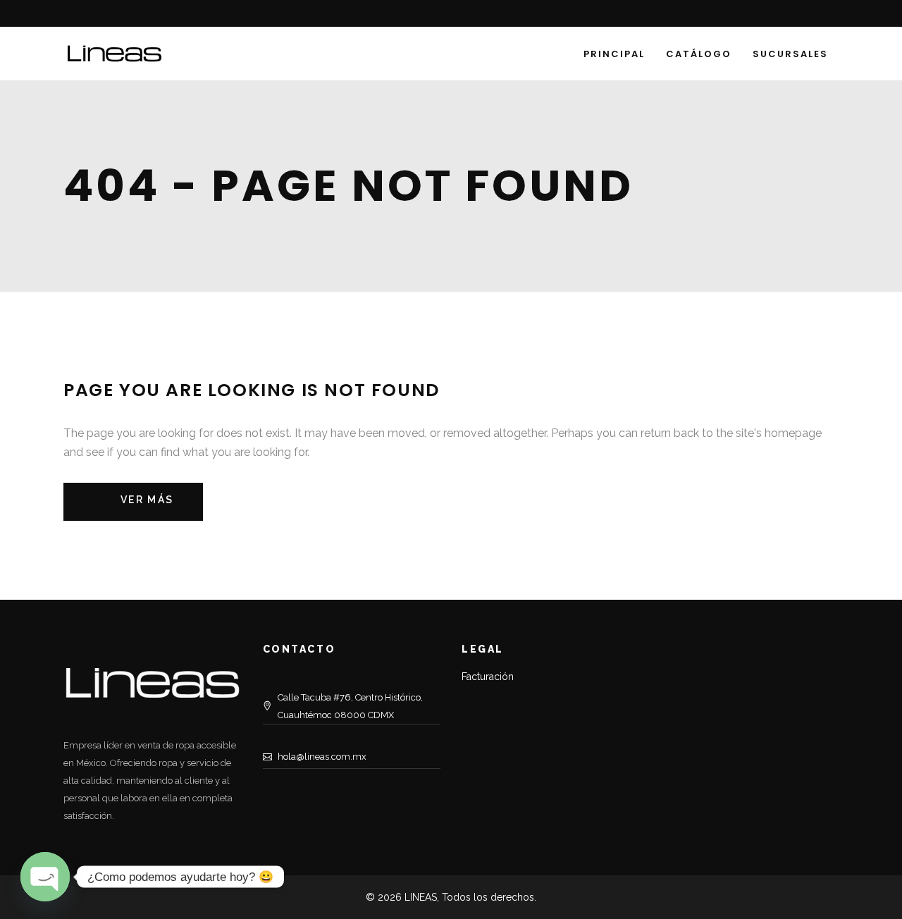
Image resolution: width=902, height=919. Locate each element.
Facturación (488, 676)
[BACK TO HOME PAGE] (133, 502)
